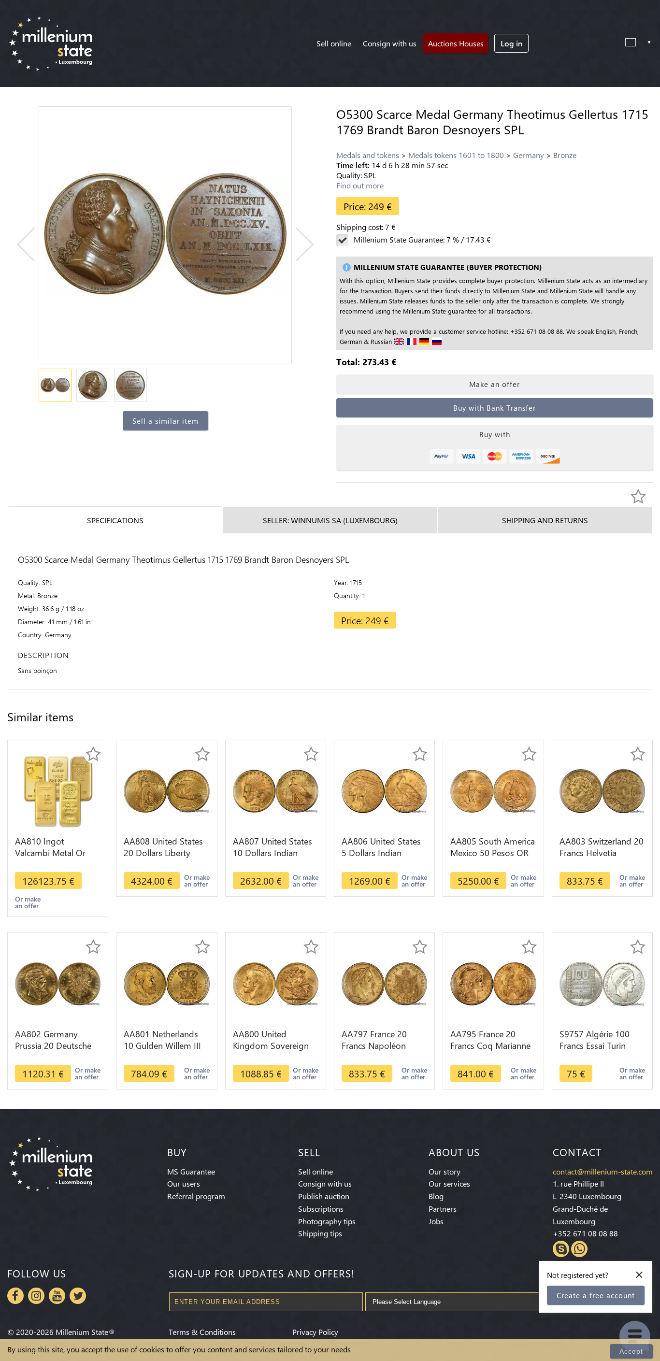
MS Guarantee (191, 1171)
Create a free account (596, 1295)
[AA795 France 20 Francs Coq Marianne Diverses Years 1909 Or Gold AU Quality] (493, 983)
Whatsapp (579, 1249)
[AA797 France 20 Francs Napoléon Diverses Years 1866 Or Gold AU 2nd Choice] (384, 983)
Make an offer (494, 384)
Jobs (436, 1221)
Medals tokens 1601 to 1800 (456, 155)
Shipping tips (320, 1233)
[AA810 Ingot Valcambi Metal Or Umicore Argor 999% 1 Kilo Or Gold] (58, 790)
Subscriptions (321, 1208)
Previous (34, 245)
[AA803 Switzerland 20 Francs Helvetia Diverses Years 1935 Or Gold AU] (602, 790)
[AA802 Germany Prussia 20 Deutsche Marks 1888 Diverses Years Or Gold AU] (57, 983)
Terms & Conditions (202, 1332)
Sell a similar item (165, 421)
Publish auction (323, 1196)
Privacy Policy (315, 1332)
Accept (631, 1351)
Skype (561, 1249)
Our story (444, 1171)
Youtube (57, 1296)
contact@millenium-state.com (603, 1171)
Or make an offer (28, 902)
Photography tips (327, 1221)
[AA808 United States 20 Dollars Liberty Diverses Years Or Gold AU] (166, 790)
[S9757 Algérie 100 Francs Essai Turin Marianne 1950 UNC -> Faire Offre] (602, 983)
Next (297, 245)
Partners (443, 1208)
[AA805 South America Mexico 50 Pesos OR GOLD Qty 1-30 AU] (493, 790)
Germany (528, 155)
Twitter (78, 1296)
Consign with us (389, 43)
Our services (449, 1183)
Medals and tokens (367, 155)
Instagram (36, 1296)
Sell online (333, 43)
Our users (183, 1183)
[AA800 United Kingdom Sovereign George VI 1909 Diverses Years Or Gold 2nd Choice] (275, 983)
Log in (511, 43)
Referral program (196, 1196)
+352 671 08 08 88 (585, 1233)
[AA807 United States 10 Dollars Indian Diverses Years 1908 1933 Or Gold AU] (275, 790)
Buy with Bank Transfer (494, 408)
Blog (436, 1196)
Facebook (15, 1296)
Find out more (360, 185)
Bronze (564, 155)
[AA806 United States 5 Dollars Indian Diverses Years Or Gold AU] (384, 790)
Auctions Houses (456, 43)
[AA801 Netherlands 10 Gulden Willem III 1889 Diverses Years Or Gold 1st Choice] (166, 983)
